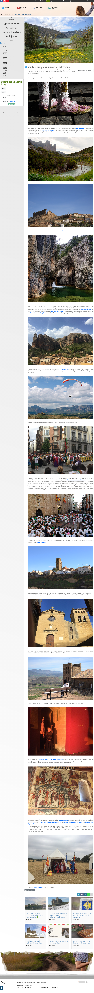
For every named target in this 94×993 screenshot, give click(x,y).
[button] (78, 894)
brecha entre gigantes (48, 130)
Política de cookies (41, 982)
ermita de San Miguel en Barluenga (73, 822)
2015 (5, 75)
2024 (5, 55)
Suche (89, 1)
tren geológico (80, 128)
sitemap (83, 1)
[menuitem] (12, 19)
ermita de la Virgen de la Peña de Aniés (50, 822)
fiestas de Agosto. (42, 542)
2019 (5, 68)
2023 (5, 58)
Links (11, 40)
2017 (5, 73)
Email (4, 97)
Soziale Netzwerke (11, 36)
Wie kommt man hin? (12, 23)
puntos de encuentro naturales (61, 231)
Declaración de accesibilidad (24, 985)
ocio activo (65, 369)
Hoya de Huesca (38, 887)
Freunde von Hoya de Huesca (12, 32)
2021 (5, 63)
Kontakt (77, 1)
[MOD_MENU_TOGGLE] (23, 50)
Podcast (4, 46)
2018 (5, 70)
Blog (4, 43)
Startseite (66, 1)
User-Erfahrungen (11, 28)
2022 (5, 60)
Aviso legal (20, 982)
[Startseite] (1, 15)
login (72, 1)
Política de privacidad (29, 982)
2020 (5, 65)
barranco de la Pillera (57, 311)
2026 (5, 50)
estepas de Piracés (86, 309)
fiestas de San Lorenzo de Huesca (76, 480)
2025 (5, 53)
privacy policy (11, 101)
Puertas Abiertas (63, 820)
